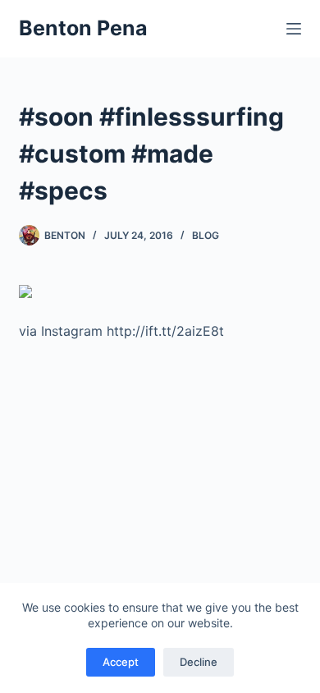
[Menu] (293, 28)
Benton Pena (83, 28)
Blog (205, 235)
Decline (198, 661)
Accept (121, 661)
